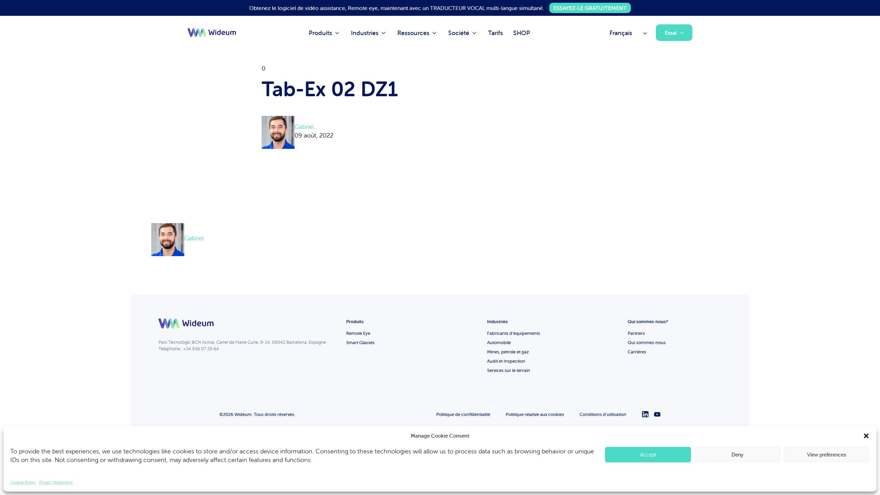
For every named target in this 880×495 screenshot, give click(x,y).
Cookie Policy (23, 482)
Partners (636, 333)
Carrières (637, 352)
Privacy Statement (56, 482)
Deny (738, 455)
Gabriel (304, 127)
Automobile (499, 342)
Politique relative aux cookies (535, 414)
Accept (648, 455)
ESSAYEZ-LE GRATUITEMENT (590, 7)
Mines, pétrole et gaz (508, 352)
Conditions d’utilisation (603, 414)
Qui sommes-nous (647, 342)
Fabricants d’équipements (513, 333)
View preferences (826, 455)
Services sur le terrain (508, 370)
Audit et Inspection (506, 361)
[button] (866, 435)
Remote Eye (358, 333)
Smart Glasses (360, 342)
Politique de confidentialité (463, 414)
